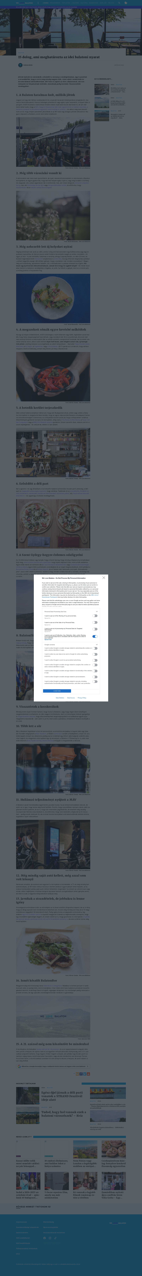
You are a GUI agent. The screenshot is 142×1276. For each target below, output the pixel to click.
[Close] (104, 578)
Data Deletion (60, 698)
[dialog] (71, 638)
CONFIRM (57, 691)
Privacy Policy (82, 698)
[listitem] (71, 611)
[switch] (94, 615)
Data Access (71, 698)
